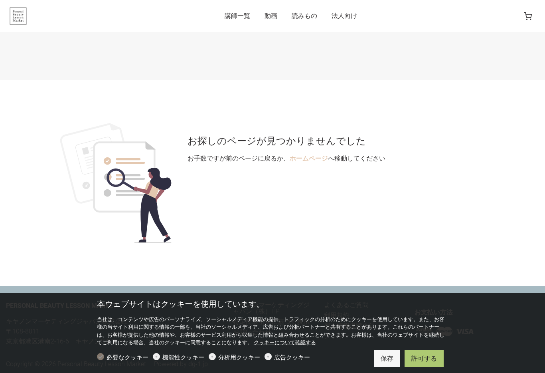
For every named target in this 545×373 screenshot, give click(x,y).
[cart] (528, 16)
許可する (424, 358)
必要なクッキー (127, 357)
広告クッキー (292, 357)
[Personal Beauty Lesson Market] (40, 15)
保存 (387, 358)
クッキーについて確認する (285, 342)
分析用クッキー (239, 357)
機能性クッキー (183, 357)
